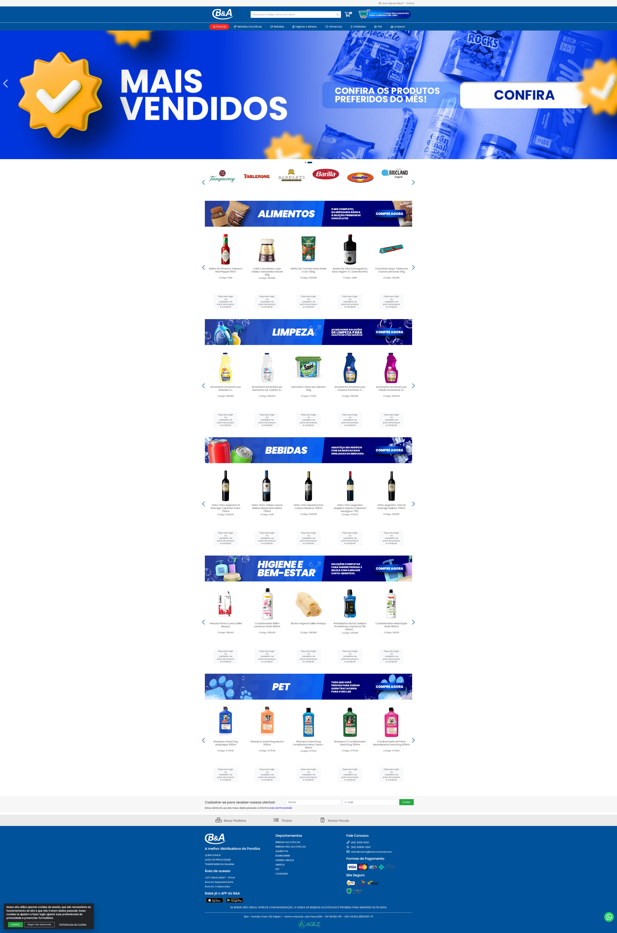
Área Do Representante (219, 882)
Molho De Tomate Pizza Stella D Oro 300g (308, 270)
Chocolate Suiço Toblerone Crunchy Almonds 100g (391, 270)
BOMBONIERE (283, 855)
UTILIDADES (282, 873)
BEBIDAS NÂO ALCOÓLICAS (291, 846)
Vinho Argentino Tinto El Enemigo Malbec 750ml (391, 506)
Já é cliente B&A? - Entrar (398, 3)
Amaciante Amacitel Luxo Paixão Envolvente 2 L (391, 388)
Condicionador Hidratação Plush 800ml (391, 625)
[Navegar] (5, 84)
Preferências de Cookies (72, 924)
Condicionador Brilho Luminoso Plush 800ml (267, 625)
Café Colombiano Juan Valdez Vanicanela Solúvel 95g (267, 271)
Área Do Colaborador (217, 886)
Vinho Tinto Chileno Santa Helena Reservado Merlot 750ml (267, 508)
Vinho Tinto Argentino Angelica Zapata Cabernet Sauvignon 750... (350, 508)
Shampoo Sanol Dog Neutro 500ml (267, 743)
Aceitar (15, 924)
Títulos (286, 820)
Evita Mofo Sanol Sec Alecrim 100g (308, 388)
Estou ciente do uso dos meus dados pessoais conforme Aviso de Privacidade (248, 808)
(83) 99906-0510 (360, 847)
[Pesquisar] (337, 14)
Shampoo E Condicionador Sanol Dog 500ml (350, 743)
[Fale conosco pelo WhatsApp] (609, 917)
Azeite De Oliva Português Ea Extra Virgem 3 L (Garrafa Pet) (350, 270)
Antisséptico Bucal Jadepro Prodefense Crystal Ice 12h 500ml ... (350, 626)
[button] (307, 162)
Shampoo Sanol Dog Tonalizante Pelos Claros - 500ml (308, 744)
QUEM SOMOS (213, 855)
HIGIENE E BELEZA (285, 860)
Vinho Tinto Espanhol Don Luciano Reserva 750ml (308, 506)
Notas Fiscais (338, 820)
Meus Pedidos (234, 820)
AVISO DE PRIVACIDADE (218, 859)
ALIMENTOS (282, 851)
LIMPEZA (280, 864)
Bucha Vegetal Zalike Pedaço (308, 623)
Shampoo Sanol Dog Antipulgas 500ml (225, 743)
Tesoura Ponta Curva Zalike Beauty (225, 625)
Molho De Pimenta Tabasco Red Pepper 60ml (225, 270)
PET (278, 869)
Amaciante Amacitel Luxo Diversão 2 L (225, 388)
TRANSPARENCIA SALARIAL (219, 864)
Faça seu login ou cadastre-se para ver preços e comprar (225, 301)
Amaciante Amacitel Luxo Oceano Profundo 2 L (350, 388)
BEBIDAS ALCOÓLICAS (288, 842)
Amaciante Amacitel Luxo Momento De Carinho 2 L (267, 388)
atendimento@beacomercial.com (371, 851)
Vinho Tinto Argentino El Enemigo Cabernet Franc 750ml (226, 508)
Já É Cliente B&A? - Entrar (220, 877)
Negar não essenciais (39, 924)
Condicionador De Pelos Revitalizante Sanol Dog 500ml (391, 743)
